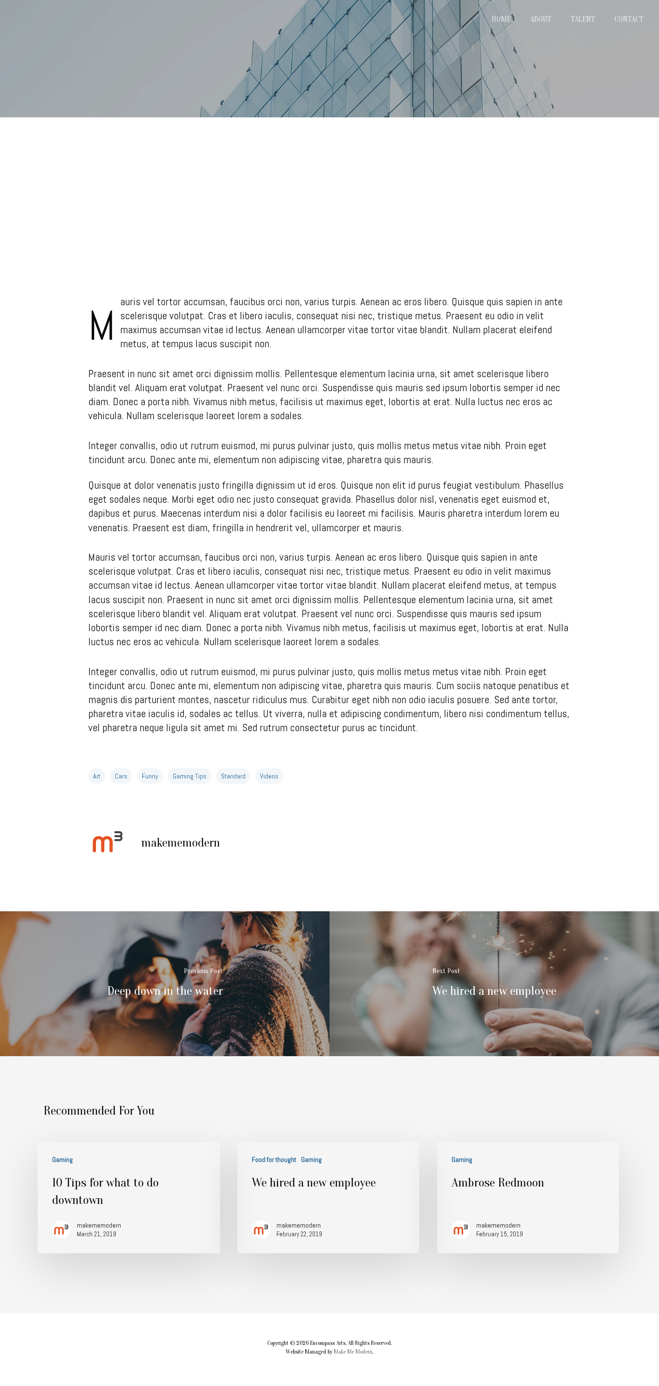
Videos (269, 776)
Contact (629, 19)
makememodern (180, 842)
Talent (583, 19)
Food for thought (274, 1159)
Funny (150, 776)
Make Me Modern (353, 1351)
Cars (121, 776)
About (540, 19)
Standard (233, 776)
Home (501, 19)
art (96, 776)
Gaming (62, 1159)
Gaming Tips (189, 776)
